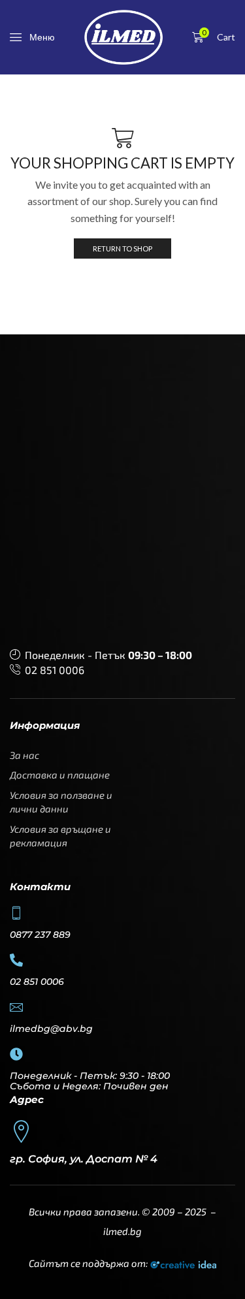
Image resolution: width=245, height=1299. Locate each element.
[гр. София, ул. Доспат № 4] (21, 1131)
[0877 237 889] (16, 913)
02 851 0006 (54, 670)
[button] (32, 37)
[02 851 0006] (16, 960)
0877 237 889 (40, 934)
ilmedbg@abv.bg (51, 1028)
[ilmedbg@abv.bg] (16, 1007)
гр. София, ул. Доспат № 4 (83, 1159)
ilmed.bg (122, 1231)
